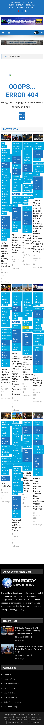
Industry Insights (5, 192)
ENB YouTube (9, 693)
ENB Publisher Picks (16, 159)
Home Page (22, 116)
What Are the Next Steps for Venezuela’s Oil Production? (27, 241)
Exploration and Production (28, 176)
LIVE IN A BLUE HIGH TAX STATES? (22, 7)
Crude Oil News (27, 156)
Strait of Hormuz (10, 697)
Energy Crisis (15, 166)
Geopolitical (6, 329)
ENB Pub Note (16, 153)
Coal (4, 147)
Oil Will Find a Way (6, 484)
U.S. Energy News (4, 225)
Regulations (17, 482)
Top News (4, 218)
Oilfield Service (26, 208)
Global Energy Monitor (12, 702)
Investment (28, 194)
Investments (28, 197)
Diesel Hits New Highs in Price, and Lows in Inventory (5, 376)
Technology (28, 331)
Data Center (4, 151)
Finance (26, 182)
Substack (27, 447)
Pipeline (5, 470)
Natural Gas (4, 198)
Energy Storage (5, 170)
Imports (16, 176)
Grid (14, 319)
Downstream (6, 308)
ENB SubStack (30, 5)
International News (17, 181)
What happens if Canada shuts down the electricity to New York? (17, 244)
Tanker (4, 474)
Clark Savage (5, 282)
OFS (25, 204)
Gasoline (5, 326)
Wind (4, 239)
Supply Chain (15, 326)
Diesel (4, 305)
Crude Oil (26, 150)
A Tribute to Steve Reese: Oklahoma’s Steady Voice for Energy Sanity (27, 482)
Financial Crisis (5, 321)
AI (3, 143)
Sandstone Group (10, 707)
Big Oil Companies (28, 144)
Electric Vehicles (37, 423)
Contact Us (8, 674)
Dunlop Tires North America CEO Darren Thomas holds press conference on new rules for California (38, 493)
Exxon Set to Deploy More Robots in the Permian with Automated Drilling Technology (27, 368)
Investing (27, 191)
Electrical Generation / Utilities (6, 158)
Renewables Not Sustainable (6, 208)
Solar (4, 214)
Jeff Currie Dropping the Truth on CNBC (37, 380)
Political (15, 194)
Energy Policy (4, 165)
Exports (5, 455)
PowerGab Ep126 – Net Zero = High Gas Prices (16, 525)
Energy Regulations (17, 314)
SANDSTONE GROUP (16, 5)
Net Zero (5, 202)
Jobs (25, 201)
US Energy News (4, 233)
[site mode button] (36, 32)
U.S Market (4, 348)
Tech (25, 327)
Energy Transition (5, 176)
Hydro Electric (4, 181)
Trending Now (9, 679)
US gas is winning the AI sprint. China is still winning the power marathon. (5, 254)
